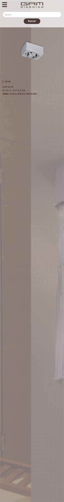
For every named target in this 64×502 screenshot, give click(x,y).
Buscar (32, 21)
